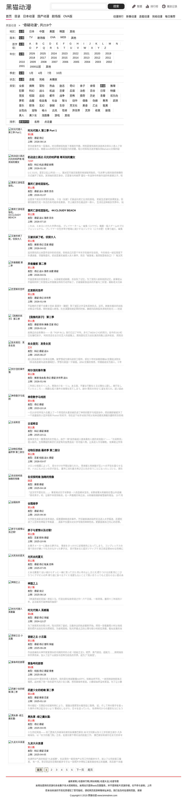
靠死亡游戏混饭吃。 (39, 183)
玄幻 (41, 105)
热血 (52, 85)
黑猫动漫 (11, 25)
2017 (43, 57)
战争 (62, 95)
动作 (74, 100)
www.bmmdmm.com (107, 795)
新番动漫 (131, 16)
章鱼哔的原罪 (35, 663)
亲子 (82, 85)
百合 (92, 90)
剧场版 (56, 16)
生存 (62, 105)
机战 (52, 90)
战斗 (41, 90)
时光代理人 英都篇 (38, 610)
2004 (87, 61)
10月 (59, 73)
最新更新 (72, 781)
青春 (102, 95)
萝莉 (21, 100)
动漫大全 (104, 781)
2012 (97, 57)
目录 (17, 16)
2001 (22, 66)
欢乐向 (114, 95)
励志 (62, 85)
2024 (54, 53)
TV (31, 37)
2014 (76, 57)
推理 (112, 85)
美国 (52, 31)
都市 (52, 95)
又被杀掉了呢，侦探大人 (42, 237)
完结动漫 (157, 16)
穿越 (52, 105)
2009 (33, 61)
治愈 (82, 90)
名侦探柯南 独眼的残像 (41, 476)
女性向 (23, 110)
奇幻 (72, 85)
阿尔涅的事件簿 (37, 370)
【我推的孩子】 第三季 (41, 317)
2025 (43, 53)
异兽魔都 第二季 (37, 263)
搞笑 (31, 85)
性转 (64, 110)
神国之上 (33, 583)
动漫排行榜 (83, 781)
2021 (86, 53)
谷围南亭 (33, 503)
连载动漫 (144, 16)
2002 (109, 61)
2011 (108, 57)
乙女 (95, 105)
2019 (108, 53)
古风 (54, 110)
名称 (36, 121)
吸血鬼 (43, 100)
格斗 (44, 110)
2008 (44, 61)
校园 (31, 95)
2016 (54, 57)
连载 (31, 79)
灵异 (87, 110)
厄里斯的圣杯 (35, 290)
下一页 (80, 769)
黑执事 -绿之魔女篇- (39, 716)
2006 (65, 61)
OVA (52, 37)
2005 (76, 61)
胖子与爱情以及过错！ (40, 530)
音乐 (21, 105)
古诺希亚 (33, 423)
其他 (72, 31)
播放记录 (172, 6)
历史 (92, 95)
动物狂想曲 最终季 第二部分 (44, 450)
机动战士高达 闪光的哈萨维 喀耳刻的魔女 (51, 157)
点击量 (48, 121)
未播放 (53, 79)
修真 (97, 110)
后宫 (72, 90)
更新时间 (24, 121)
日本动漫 (29, 16)
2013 (86, 57)
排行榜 (154, 6)
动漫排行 (118, 16)
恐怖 (72, 95)
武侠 (115, 100)
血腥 (31, 100)
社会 (54, 100)
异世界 (76, 110)
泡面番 (45, 115)
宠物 (34, 110)
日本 (31, 31)
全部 (21, 31)
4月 (40, 73)
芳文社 (73, 105)
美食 (85, 105)
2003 (98, 61)
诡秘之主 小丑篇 (37, 636)
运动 (41, 95)
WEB (63, 37)
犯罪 (21, 90)
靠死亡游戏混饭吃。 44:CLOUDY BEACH (52, 210)
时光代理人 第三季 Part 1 (42, 130)
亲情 (92, 85)
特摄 (112, 90)
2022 (76, 53)
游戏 (57, 115)
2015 (65, 57)
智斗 (64, 100)
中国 (41, 31)
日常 (102, 90)
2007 (55, 61)
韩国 (62, 31)
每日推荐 (170, 16)
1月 (31, 73)
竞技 (21, 95)
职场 (31, 105)
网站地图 (94, 781)
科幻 (31, 90)
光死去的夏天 (35, 556)
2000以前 (35, 66)
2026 (32, 53)
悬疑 (102, 85)
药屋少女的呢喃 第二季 (41, 690)
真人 (21, 115)
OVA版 (67, 16)
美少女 (33, 115)
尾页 (90, 769)
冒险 (41, 85)
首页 (9, 16)
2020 (97, 53)
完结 (41, 79)
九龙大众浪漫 (35, 743)
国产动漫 (43, 16)
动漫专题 (114, 781)
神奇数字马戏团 (37, 396)
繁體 (139, 6)
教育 (105, 100)
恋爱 (62, 90)
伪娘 (95, 100)
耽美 (105, 105)
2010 (22, 61)
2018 (32, 57)
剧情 (107, 110)
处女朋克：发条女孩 (39, 343)
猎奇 (82, 95)
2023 (65, 53)
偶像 (85, 100)
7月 (49, 73)
